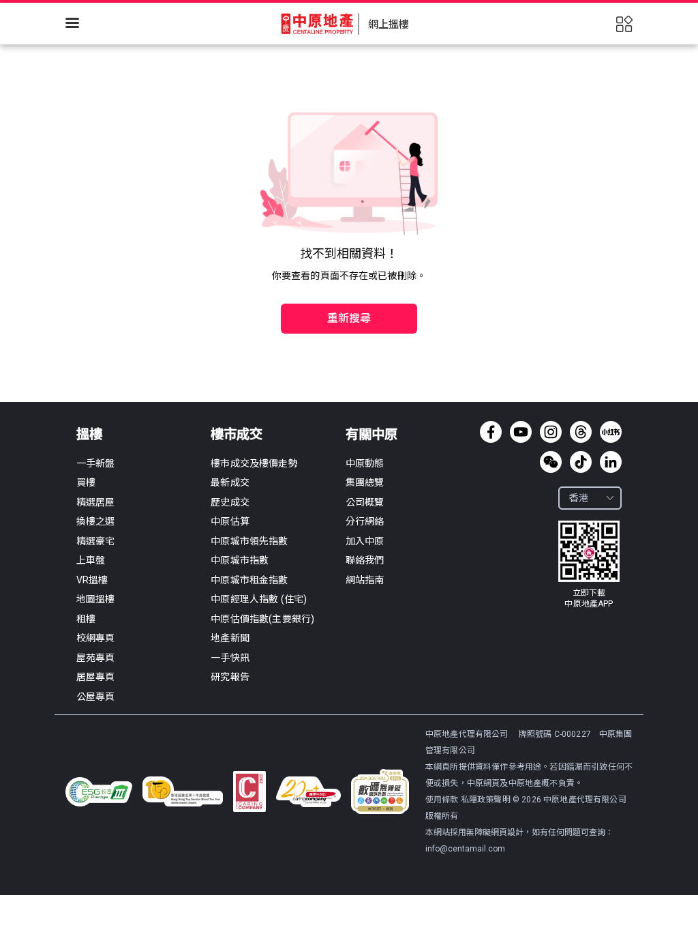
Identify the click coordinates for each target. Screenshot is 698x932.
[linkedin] (611, 462)
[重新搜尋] (349, 289)
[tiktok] (581, 462)
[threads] (581, 432)
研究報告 (230, 676)
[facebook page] (491, 432)
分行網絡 (365, 521)
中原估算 (230, 521)
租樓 (85, 618)
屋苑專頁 (95, 657)
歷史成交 (230, 502)
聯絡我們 (365, 560)
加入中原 (365, 541)
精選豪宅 (95, 541)
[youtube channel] (521, 432)
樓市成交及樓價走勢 (254, 463)
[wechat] (551, 462)
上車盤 (90, 560)
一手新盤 (95, 463)
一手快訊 (230, 657)
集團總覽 (365, 482)
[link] (589, 565)
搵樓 (89, 434)
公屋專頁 (95, 696)
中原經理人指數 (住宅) (259, 599)
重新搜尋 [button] (349, 318)
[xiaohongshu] (611, 432)
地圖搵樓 (95, 599)
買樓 (85, 482)
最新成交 (230, 482)
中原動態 (365, 463)
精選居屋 (95, 502)
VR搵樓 (92, 579)
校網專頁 (95, 637)
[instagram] (551, 432)
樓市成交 (236, 434)
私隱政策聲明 (486, 799)
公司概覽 (365, 502)
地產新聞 (230, 637)
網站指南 (365, 579)
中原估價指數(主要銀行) (262, 618)
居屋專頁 (95, 676)
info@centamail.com (465, 849)
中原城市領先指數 (249, 541)
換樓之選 (95, 521)
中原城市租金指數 (249, 579)
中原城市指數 (240, 560)
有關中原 (371, 434)
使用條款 (443, 799)
